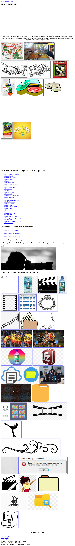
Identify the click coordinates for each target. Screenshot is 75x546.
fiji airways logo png (10, 210)
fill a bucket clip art (9, 202)
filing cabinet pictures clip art (12, 221)
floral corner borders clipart (12, 237)
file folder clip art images (11, 174)
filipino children (9, 179)
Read (2, 246)
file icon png (8, 194)
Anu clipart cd (5, 57)
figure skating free (9, 213)
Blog (2, 1)
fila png (6, 190)
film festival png (9, 192)
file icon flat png (9, 223)
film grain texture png (10, 216)
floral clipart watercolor (11, 230)
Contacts (6, 1)
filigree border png (9, 187)
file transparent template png (12, 218)
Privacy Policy (5, 538)
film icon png (8, 208)
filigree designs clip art (10, 184)
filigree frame (8, 189)
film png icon (8, 205)
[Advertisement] (37, 20)
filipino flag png (9, 197)
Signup (11, 1)
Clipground (9, 540)
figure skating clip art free (11, 195)
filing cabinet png (9, 203)
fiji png (6, 181)
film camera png (9, 182)
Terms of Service (6, 536)
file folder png (8, 214)
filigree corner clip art (10, 206)
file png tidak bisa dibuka (11, 200)
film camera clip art (9, 177)
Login (15, 1)
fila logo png (8, 219)
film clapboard (8, 176)
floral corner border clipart (11, 233)
